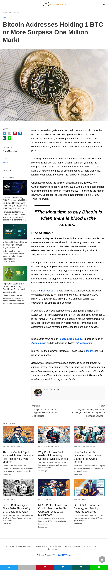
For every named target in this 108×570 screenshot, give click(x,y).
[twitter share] (4, 133)
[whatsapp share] (4, 138)
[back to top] (102, 559)
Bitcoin (5, 163)
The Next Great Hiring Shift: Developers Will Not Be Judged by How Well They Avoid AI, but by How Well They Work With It (15, 203)
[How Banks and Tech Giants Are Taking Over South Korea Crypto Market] (89, 434)
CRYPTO (6, 446)
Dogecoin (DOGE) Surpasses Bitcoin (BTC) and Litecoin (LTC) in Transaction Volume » (88, 412)
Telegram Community (70, 339)
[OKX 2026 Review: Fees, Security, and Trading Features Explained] (89, 487)
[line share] (9, 138)
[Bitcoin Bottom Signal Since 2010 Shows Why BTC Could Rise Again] (18, 487)
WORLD (20, 446)
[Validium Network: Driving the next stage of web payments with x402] (15, 231)
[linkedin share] (20, 133)
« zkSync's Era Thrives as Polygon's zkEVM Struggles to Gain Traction (46, 412)
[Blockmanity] (53, 4)
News (16, 12)
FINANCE (49, 446)
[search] (103, 4)
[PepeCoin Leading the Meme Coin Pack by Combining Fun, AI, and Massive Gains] (15, 273)
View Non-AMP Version (62, 555)
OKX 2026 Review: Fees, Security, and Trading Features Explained (88, 508)
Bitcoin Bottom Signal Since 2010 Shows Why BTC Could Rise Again (16, 508)
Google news (38, 343)
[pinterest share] (15, 133)
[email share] (9, 133)
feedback (91, 351)
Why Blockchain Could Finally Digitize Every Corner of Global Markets (53, 455)
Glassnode (85, 138)
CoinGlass (47, 290)
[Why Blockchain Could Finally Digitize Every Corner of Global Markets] (54, 434)
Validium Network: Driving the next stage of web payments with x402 (15, 245)
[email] (27, 567)
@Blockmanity (83, 343)
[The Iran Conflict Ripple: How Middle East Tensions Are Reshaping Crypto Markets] (18, 434)
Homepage (7, 12)
